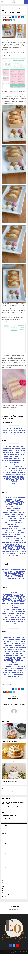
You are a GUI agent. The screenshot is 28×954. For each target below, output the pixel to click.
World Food (4, 896)
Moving (3, 876)
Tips (3, 890)
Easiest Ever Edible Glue (14, 698)
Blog (3, 831)
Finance (4, 849)
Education (4, 845)
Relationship (5, 882)
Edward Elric (5, 14)
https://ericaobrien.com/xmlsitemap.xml (10, 791)
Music (3, 878)
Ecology (4, 843)
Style (3, 886)
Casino (3, 839)
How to (3, 865)
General (4, 855)
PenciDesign (14, 952)
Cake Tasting (8, 684)
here (18, 94)
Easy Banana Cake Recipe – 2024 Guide (11, 761)
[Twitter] (14, 945)
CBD (3, 841)
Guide (3, 857)
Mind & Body (5, 875)
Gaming (4, 853)
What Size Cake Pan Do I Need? (9, 741)
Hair (3, 859)
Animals (4, 829)
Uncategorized (5, 894)
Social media (5, 884)
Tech (3, 888)
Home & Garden (5, 863)
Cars (3, 837)
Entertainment (5, 847)
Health (3, 861)
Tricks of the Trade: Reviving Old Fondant (14, 705)
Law (3, 869)
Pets (3, 880)
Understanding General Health (9, 815)
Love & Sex (4, 870)
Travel (3, 892)
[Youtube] (17, 945)
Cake (3, 10)
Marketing (4, 872)
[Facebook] (10, 945)
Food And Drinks (5, 851)
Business (4, 833)
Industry (4, 867)
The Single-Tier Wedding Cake (9, 781)
